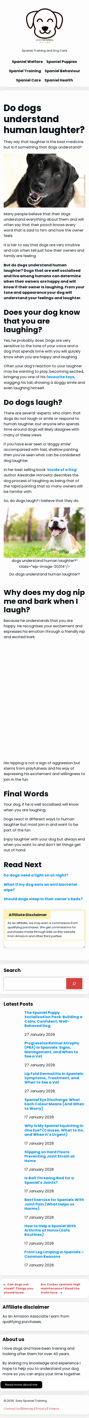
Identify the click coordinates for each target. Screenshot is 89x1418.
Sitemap (27, 1409)
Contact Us (12, 1409)
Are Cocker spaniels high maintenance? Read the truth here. (60, 1288)
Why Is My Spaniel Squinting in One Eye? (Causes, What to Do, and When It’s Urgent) (54, 1130)
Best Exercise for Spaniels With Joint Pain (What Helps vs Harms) (54, 1204)
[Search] (74, 983)
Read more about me (21, 1385)
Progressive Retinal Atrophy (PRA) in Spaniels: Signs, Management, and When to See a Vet (51, 1050)
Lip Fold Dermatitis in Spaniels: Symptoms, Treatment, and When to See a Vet (54, 1078)
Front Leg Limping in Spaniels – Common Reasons (54, 1254)
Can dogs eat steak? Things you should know (18, 1288)
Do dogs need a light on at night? (36, 875)
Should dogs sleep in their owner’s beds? (43, 899)
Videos (54, 1409)
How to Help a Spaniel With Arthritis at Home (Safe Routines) (50, 1230)
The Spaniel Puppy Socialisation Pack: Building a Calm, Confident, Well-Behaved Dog (53, 1019)
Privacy (41, 1409)
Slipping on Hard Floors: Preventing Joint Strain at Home (49, 1156)
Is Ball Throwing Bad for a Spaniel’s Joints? (49, 1180)
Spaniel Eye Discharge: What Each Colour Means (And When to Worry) (54, 1104)
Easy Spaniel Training (31, 1401)
